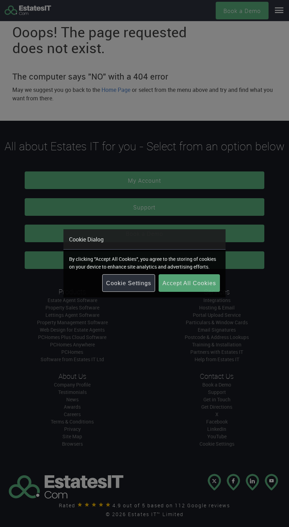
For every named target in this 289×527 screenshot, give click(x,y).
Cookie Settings (128, 283)
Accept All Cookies (189, 283)
